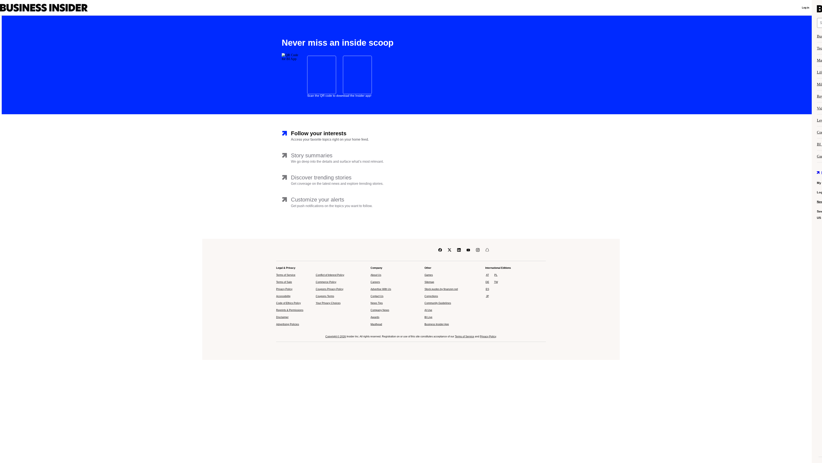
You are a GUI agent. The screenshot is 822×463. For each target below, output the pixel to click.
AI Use (428, 310)
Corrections (431, 296)
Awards (375, 317)
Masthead (376, 324)
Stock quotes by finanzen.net (441, 289)
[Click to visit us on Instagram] (477, 250)
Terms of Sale (284, 282)
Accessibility (283, 296)
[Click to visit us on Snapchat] (487, 250)
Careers (375, 282)
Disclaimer (282, 317)
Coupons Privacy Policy (329, 289)
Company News (380, 310)
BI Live (428, 317)
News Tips (377, 303)
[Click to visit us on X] (449, 250)
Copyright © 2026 (335, 336)
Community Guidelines (437, 303)
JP (487, 296)
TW (496, 282)
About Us (376, 275)
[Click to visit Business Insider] (288, 250)
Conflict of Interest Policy (330, 275)
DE (487, 282)
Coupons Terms (325, 296)
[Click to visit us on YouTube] (468, 250)
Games (428, 275)
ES (487, 289)
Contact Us (377, 296)
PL (495, 275)
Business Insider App (436, 324)
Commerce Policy (326, 282)
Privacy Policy (284, 289)
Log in (805, 7)
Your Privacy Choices (328, 303)
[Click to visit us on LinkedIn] (459, 250)
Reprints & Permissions (289, 310)
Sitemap (429, 282)
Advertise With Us (381, 289)
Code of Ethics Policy (288, 303)
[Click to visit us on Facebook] (440, 250)
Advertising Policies (287, 324)
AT (487, 275)
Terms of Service (285, 275)
